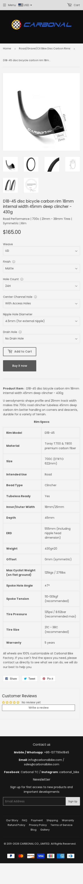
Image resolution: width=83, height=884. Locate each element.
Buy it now (19, 366)
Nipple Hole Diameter (17, 314)
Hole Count (11, 279)
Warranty (68, 820)
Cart (76, 5)
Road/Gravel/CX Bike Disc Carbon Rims (44, 48)
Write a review (39, 708)
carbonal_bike (69, 772)
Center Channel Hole (17, 297)
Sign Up (72, 801)
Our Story (12, 820)
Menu (12, 5)
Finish (7, 262)
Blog (33, 830)
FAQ (24, 820)
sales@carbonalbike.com (41, 764)
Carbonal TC (29, 772)
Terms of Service (62, 825)
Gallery (45, 830)
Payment (37, 820)
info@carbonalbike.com (45, 760)
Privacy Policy (38, 825)
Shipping (52, 820)
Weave (8, 244)
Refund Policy (16, 825)
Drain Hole (10, 332)
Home (7, 48)
